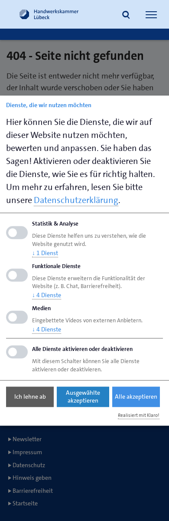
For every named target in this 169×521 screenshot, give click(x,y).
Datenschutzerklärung (76, 200)
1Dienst (45, 253)
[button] (126, 15)
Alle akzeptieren (136, 397)
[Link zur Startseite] (49, 14)
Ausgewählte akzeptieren (83, 397)
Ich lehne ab (30, 397)
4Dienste (46, 295)
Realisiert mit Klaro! (138, 415)
